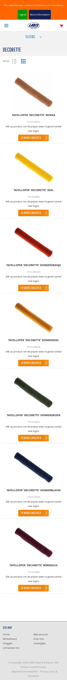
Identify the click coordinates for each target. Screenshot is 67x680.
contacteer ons (11, 647)
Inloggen (7, 643)
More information (40, 14)
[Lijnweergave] (14, 61)
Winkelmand (10, 639)
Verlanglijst (40, 643)
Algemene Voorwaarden (25, 671)
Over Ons (39, 639)
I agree (22, 14)
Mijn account (41, 634)
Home (6, 634)
